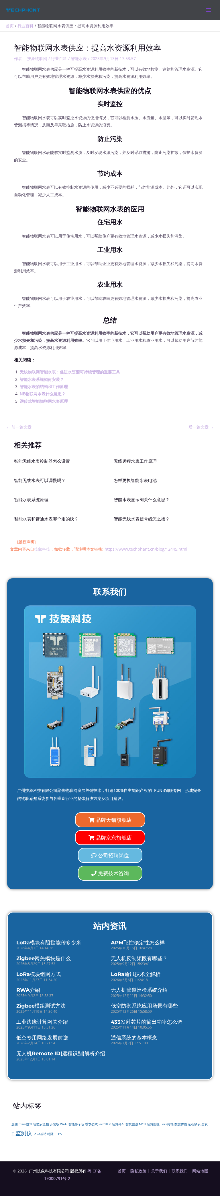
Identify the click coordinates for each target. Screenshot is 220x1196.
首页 (122, 1171)
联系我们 (180, 1171)
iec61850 (105, 1124)
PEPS (58, 1134)
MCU (142, 1124)
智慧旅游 (131, 1124)
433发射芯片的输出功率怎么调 (146, 1022)
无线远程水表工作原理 (135, 461)
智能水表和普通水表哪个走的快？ (46, 519)
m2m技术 (25, 1124)
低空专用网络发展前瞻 (42, 1038)
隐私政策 (138, 1171)
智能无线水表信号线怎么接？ (142, 519)
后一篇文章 (201, 427)
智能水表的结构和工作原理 (44, 386)
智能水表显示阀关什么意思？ (142, 499)
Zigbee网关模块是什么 (43, 958)
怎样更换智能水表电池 (135, 480)
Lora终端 (167, 1124)
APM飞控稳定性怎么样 (138, 943)
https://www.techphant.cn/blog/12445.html (146, 549)
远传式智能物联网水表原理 (44, 401)
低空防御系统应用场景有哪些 (144, 1006)
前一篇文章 (19, 427)
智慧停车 (118, 1124)
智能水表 (79, 58)
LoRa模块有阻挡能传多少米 (48, 943)
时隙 (50, 1134)
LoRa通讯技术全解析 (135, 974)
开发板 (54, 1124)
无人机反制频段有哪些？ (139, 958)
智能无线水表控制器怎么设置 (42, 461)
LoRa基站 (39, 1134)
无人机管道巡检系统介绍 (139, 990)
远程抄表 (194, 1124)
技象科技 (42, 549)
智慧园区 (153, 1124)
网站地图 (200, 1171)
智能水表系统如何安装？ (42, 379)
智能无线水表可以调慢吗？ (40, 480)
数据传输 (180, 1124)
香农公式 (91, 1124)
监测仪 (23, 1133)
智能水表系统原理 (31, 499)
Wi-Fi (64, 1124)
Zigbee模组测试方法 (41, 1006)
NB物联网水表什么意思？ (43, 393)
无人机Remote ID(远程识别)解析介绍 (60, 1053)
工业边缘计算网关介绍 (42, 1022)
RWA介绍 (28, 990)
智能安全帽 (41, 1124)
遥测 (14, 1124)
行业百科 (59, 58)
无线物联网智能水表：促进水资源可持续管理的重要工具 (70, 372)
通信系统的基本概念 (134, 1038)
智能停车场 (76, 1124)
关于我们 (159, 1171)
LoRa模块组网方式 (38, 974)
